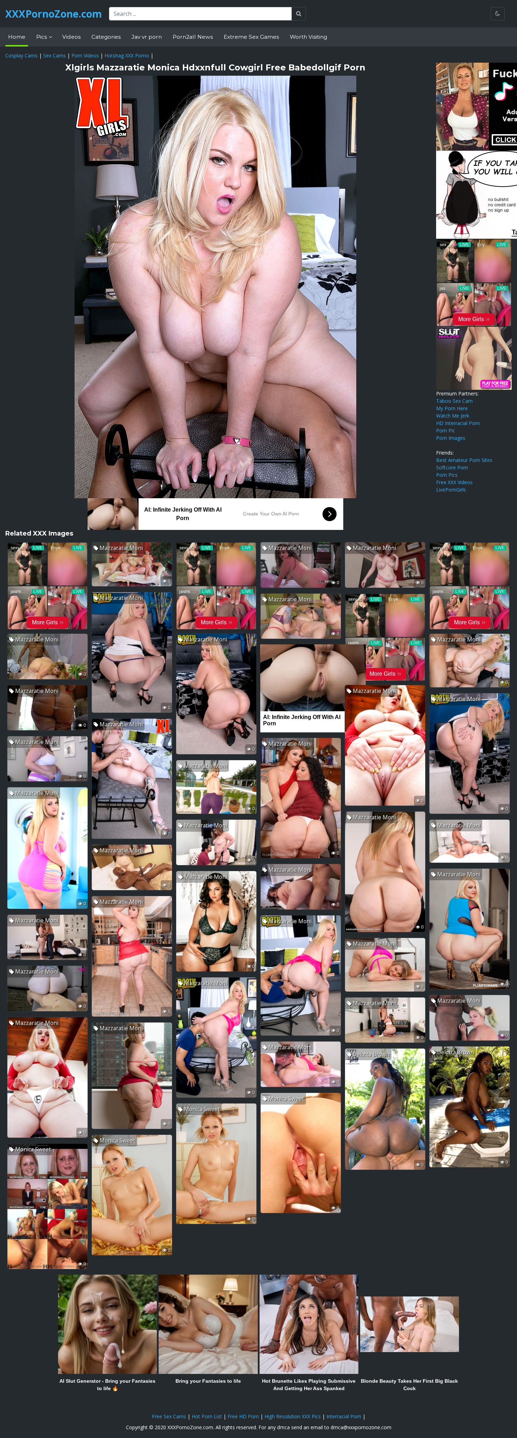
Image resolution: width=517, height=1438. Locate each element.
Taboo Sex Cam (454, 401)
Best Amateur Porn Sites (464, 460)
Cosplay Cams (21, 55)
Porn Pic (445, 430)
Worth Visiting (308, 36)
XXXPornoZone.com (53, 13)
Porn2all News (193, 36)
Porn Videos (85, 55)
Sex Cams (54, 55)
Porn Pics (447, 474)
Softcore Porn (452, 467)
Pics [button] (42, 36)
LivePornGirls (451, 489)
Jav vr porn (147, 36)
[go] (299, 13)
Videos (71, 36)
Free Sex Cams (169, 1416)
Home (16, 36)
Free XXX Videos (454, 482)
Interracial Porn (343, 1416)
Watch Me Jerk (452, 415)
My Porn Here (452, 408)
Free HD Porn (243, 1416)
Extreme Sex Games (251, 36)
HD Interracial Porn (458, 423)
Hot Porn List (207, 1416)
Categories (106, 36)
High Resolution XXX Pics (292, 1416)
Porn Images (450, 437)
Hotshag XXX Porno (126, 55)
